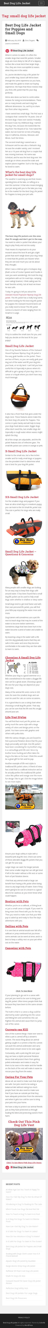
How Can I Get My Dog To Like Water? (22, 1226)
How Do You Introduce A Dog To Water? (23, 1236)
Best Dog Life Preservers (16, 1298)
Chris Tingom (30, 40)
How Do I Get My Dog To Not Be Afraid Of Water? (24, 1198)
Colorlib (42, 1323)
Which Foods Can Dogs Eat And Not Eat (22, 1209)
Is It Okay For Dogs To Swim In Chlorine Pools (22, 1220)
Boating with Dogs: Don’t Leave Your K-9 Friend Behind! (23, 1254)
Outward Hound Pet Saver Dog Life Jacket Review (23, 1282)
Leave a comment (12, 43)
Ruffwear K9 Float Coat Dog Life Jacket (22, 1271)
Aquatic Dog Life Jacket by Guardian (21, 1261)
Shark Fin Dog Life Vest (15, 1276)
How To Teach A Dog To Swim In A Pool (23, 1214)
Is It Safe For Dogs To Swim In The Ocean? (24, 1241)
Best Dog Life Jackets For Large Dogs (21, 1293)
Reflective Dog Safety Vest (17, 1288)
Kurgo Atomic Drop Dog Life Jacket (20, 1266)
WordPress (29, 1325)
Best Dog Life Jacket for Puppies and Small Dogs (23, 29)
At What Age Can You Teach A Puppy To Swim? (22, 1190)
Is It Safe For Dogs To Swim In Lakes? (22, 1231)
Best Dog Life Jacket (17, 3)
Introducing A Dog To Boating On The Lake (24, 1204)
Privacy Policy (24, 1317)
